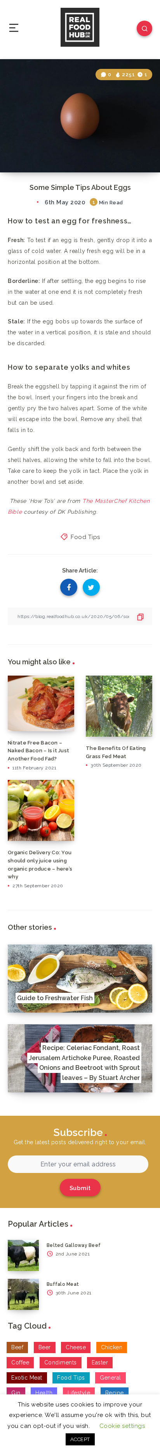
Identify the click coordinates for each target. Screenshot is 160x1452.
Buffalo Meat (63, 1284)
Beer (44, 1347)
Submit (80, 1188)
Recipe (114, 1393)
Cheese (76, 1347)
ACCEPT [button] (80, 1439)
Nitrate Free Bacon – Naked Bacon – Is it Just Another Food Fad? (38, 751)
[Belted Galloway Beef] (23, 1255)
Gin (16, 1393)
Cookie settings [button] (122, 1425)
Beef (17, 1347)
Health (43, 1393)
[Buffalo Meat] (23, 1294)
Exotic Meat (26, 1378)
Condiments (60, 1362)
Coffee (20, 1362)
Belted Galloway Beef (74, 1245)
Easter (100, 1362)
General (110, 1378)
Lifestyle (79, 1393)
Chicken (112, 1347)
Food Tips (85, 537)
